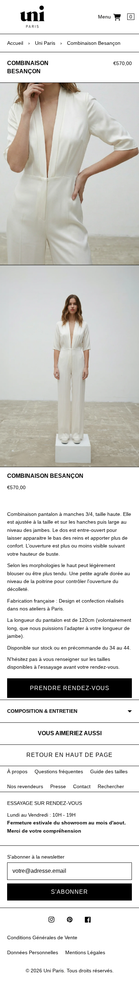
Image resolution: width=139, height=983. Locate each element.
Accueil (15, 43)
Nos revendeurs (25, 786)
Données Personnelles (32, 952)
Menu (104, 17)
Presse (58, 786)
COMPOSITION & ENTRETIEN (42, 711)
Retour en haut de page (69, 755)
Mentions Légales (85, 952)
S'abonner (69, 892)
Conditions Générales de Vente (42, 937)
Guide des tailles (109, 771)
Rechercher (111, 786)
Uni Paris (45, 43)
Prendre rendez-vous (69, 688)
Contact (82, 786)
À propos (17, 771)
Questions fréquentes (59, 771)
